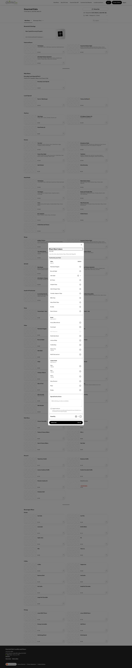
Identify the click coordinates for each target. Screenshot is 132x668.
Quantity (52, 416)
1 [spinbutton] (78, 416)
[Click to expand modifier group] (81, 275)
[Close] (81, 244)
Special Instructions (55, 396)
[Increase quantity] (80, 416)
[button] (66, 422)
